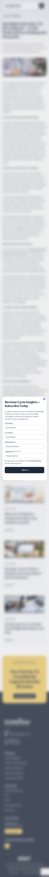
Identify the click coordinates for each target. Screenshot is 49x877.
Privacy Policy (35, 461)
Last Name (9, 433)
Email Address (10, 442)
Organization (13, 451)
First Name (9, 423)
